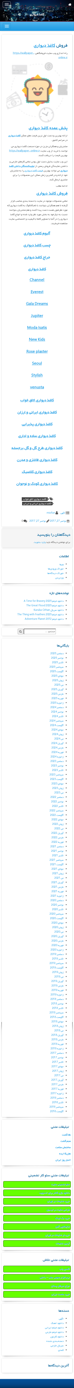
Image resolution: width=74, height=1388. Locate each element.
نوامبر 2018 (57, 1004)
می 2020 (59, 932)
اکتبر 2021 (58, 856)
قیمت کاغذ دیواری (33, 171)
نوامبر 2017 (57, 1058)
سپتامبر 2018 (57, 1013)
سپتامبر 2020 (57, 914)
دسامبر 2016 (57, 1098)
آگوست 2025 (57, 671)
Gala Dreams (37, 304)
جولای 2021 (58, 869)
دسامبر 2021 (57, 847)
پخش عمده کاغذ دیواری (48, 128)
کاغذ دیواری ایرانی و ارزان (37, 412)
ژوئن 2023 (58, 788)
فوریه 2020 (58, 945)
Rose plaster (37, 352)
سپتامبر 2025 (57, 667)
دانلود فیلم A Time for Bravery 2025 (44, 601)
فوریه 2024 (58, 752)
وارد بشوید (40, 542)
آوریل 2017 (57, 1080)
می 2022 (59, 829)
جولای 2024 (58, 730)
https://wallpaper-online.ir (24, 151)
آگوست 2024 (57, 725)
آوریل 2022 (57, 833)
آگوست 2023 (57, 779)
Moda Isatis (37, 328)
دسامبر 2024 (57, 707)
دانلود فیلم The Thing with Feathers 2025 (40, 615)
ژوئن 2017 (58, 1071)
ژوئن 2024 (58, 734)
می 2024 (59, 739)
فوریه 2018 (58, 1044)
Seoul (37, 364)
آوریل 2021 (57, 882)
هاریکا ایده (65, 1154)
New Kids (37, 340)
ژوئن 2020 (58, 927)
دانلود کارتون (57, 1337)
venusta (37, 387)
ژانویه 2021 (57, 896)
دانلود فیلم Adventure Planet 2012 (44, 619)
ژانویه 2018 (57, 1049)
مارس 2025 (58, 694)
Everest (37, 292)
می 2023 (59, 793)
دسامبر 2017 (57, 1053)
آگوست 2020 (57, 918)
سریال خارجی (57, 1346)
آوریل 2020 (57, 936)
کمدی (61, 1350)
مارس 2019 (58, 986)
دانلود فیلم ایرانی (54, 1328)
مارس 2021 (58, 887)
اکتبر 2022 (58, 806)
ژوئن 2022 (58, 824)
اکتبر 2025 (58, 663)
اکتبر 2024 (58, 716)
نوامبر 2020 (57, 905)
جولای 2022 (58, 820)
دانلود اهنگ (57, 1323)
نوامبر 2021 (57, 851)
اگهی (62, 513)
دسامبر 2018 (57, 999)
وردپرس (59, 578)
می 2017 (59, 1076)
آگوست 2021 (57, 865)
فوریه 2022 (58, 842)
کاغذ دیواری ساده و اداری (37, 436)
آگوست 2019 (57, 968)
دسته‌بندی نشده (55, 1341)
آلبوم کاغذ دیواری (37, 233)
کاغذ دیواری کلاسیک (37, 472)
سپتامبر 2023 (57, 775)
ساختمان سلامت (63, 1147)
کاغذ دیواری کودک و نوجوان (37, 484)
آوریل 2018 (57, 1035)
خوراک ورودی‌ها (56, 569)
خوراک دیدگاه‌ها (55, 573)
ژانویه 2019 (57, 995)
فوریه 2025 (58, 698)
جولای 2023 (58, 784)
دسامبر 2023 (57, 761)
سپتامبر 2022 (57, 811)
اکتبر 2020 (58, 909)
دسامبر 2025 (57, 654)
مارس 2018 (58, 1040)
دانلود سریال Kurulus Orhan (49, 610)
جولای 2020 (58, 923)
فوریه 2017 (58, 1089)
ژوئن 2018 (58, 1026)
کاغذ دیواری (44, 45)
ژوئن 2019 (58, 972)
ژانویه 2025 (57, 703)
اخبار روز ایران (63, 1160)
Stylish (37, 375)
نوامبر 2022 (57, 802)
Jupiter (37, 316)
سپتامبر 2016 (57, 1107)
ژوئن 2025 (58, 680)
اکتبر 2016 (58, 1102)
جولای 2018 (58, 1022)
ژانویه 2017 (57, 1094)
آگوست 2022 (57, 815)
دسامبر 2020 (57, 900)
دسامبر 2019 (57, 954)
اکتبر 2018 (58, 1008)
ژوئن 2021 (58, 874)
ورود (61, 564)
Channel (37, 280)
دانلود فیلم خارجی (54, 1332)
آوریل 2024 (57, 743)
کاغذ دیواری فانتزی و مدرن (37, 460)
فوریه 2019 (58, 990)
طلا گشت (66, 1135)
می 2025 (59, 685)
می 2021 (59, 878)
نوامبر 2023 (57, 766)
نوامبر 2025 (57, 658)
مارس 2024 (58, 748)
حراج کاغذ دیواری (37, 257)
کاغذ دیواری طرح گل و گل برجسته (37, 448)
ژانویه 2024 (57, 757)
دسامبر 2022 (57, 797)
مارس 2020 (58, 941)
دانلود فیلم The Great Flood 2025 (45, 606)
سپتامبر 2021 (57, 860)
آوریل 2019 (57, 981)
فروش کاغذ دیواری (52, 193)
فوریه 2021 (58, 891)
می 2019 (59, 977)
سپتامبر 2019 (57, 963)
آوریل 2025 (57, 689)
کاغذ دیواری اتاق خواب (37, 400)
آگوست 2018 (57, 1017)
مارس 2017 (58, 1085)
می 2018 (59, 1031)
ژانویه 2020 (57, 950)
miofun (51, 513)
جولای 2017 (58, 1067)
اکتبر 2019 (58, 959)
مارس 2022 (58, 838)
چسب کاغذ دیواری (37, 245)
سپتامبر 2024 (57, 721)
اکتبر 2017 (58, 1062)
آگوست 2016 (57, 1111)
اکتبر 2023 (58, 770)
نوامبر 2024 (57, 712)
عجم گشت (66, 1141)
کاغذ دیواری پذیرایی (37, 424)
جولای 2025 (58, 676)
